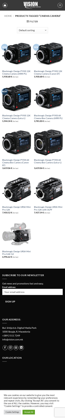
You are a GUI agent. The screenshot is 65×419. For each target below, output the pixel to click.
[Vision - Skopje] (32, 5)
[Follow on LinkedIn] (21, 347)
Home (8, 15)
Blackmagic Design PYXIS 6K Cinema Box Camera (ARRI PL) (48, 116)
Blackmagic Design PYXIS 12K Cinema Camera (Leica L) (16, 116)
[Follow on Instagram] (10, 347)
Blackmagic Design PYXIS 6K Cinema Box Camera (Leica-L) (48, 161)
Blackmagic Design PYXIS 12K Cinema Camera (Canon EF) (48, 72)
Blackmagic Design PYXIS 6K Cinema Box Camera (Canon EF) (15, 162)
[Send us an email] (15, 347)
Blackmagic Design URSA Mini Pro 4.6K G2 (16, 252)
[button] (5, 5)
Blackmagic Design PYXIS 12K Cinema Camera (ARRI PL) (16, 72)
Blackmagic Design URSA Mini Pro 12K (16, 208)
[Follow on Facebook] (5, 347)
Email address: (9, 287)
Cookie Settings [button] (12, 412)
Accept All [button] (28, 412)
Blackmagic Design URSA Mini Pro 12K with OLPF (48, 208)
